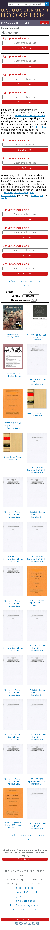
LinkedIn (37, 923)
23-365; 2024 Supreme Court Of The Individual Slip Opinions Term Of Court (37, 514)
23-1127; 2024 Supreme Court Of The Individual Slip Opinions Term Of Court (37, 781)
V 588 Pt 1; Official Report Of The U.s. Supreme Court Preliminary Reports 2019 (13, 425)
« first (12, 281)
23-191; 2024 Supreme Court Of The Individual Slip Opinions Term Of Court (37, 736)
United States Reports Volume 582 (13, 458)
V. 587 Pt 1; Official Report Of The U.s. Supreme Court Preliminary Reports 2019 (13, 825)
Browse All (14, 28)
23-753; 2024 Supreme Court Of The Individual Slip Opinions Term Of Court (13, 736)
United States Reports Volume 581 (36, 414)
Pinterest (33, 923)
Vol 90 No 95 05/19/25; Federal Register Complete (37, 337)
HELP (26, 22)
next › (41, 281)
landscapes (37, 195)
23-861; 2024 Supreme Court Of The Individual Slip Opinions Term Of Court (37, 381)
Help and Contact (25, 892)
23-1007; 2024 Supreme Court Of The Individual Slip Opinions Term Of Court (37, 470)
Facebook (16, 923)
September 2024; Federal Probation (13, 374)
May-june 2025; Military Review (13, 335)
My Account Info (25, 896)
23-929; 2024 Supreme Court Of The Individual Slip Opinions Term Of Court (13, 514)
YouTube (29, 923)
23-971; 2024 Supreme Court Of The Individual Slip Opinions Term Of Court (37, 647)
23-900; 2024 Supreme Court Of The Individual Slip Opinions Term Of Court (13, 692)
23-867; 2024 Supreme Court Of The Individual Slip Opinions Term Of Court (13, 781)
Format (9, 291)
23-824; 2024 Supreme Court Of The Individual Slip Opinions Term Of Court (13, 603)
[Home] (25, 16)
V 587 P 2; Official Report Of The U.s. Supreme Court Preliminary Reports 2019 (37, 602)
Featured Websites (25, 909)
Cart (44, 22)
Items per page (20, 299)
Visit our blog (39, 126)
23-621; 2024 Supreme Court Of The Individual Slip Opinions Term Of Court (37, 825)
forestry (8, 192)
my (10, 22)
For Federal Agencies (25, 905)
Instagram (25, 923)
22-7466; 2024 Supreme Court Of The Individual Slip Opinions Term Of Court (13, 647)
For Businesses (25, 900)
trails (4, 198)
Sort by (16, 295)
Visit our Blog (25, 919)
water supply (21, 192)
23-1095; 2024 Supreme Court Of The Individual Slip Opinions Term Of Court (37, 559)
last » (26, 285)
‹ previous (26, 281)
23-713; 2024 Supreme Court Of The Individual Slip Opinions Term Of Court (37, 692)
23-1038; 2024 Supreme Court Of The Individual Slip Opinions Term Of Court (13, 559)
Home (4, 28)
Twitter (21, 923)
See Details (25, 859)
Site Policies (25, 887)
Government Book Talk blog (30, 115)
